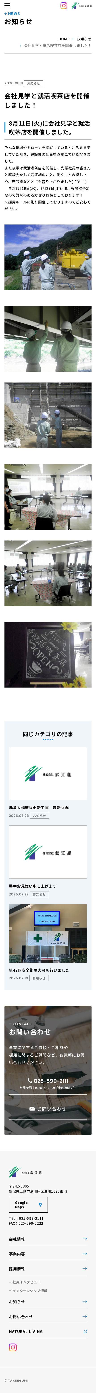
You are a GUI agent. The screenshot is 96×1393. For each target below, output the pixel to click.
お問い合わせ (21, 1316)
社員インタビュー (27, 1282)
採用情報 (17, 1268)
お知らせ (84, 38)
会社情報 (17, 1239)
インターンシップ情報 (30, 1290)
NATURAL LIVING (26, 1331)
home (64, 38)
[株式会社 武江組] (82, 5)
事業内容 (17, 1253)
